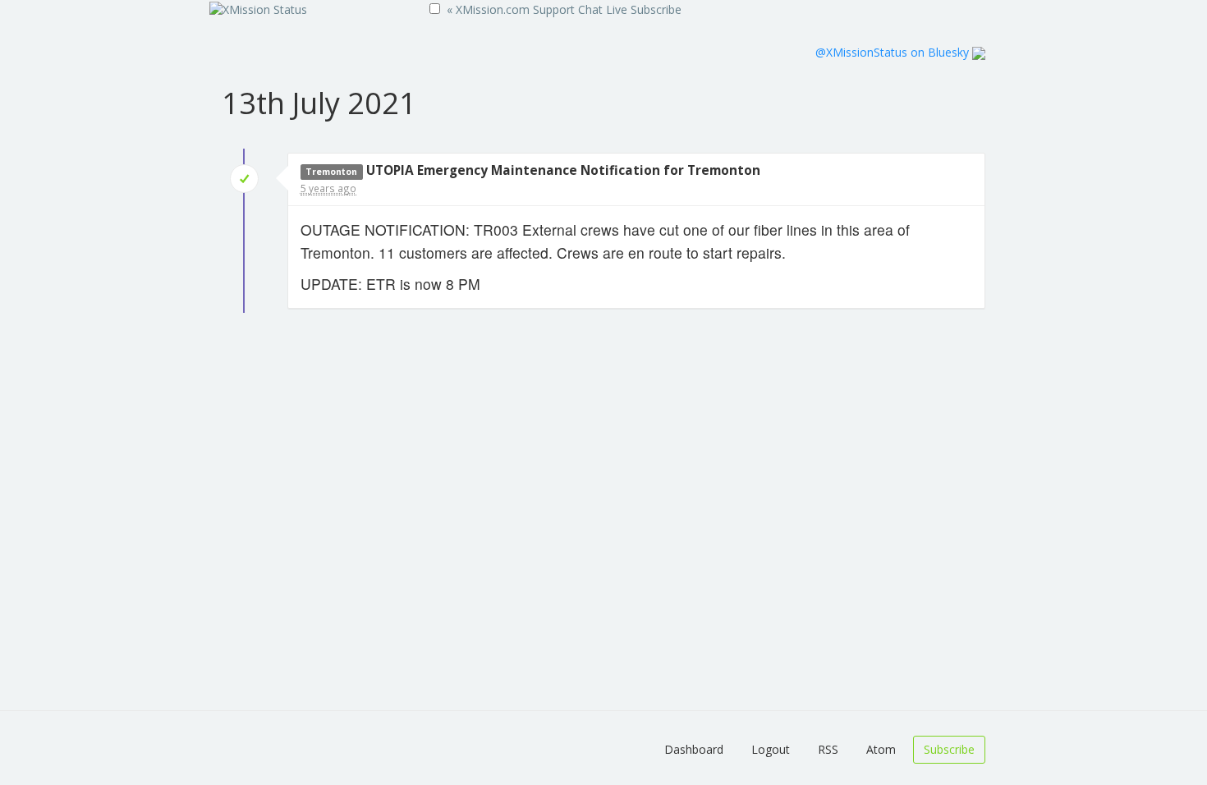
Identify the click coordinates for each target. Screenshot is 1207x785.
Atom (881, 749)
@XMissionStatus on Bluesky (893, 52)
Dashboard (693, 749)
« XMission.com (488, 9)
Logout (770, 749)
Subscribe (656, 9)
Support (554, 9)
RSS (828, 749)
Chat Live (602, 9)
